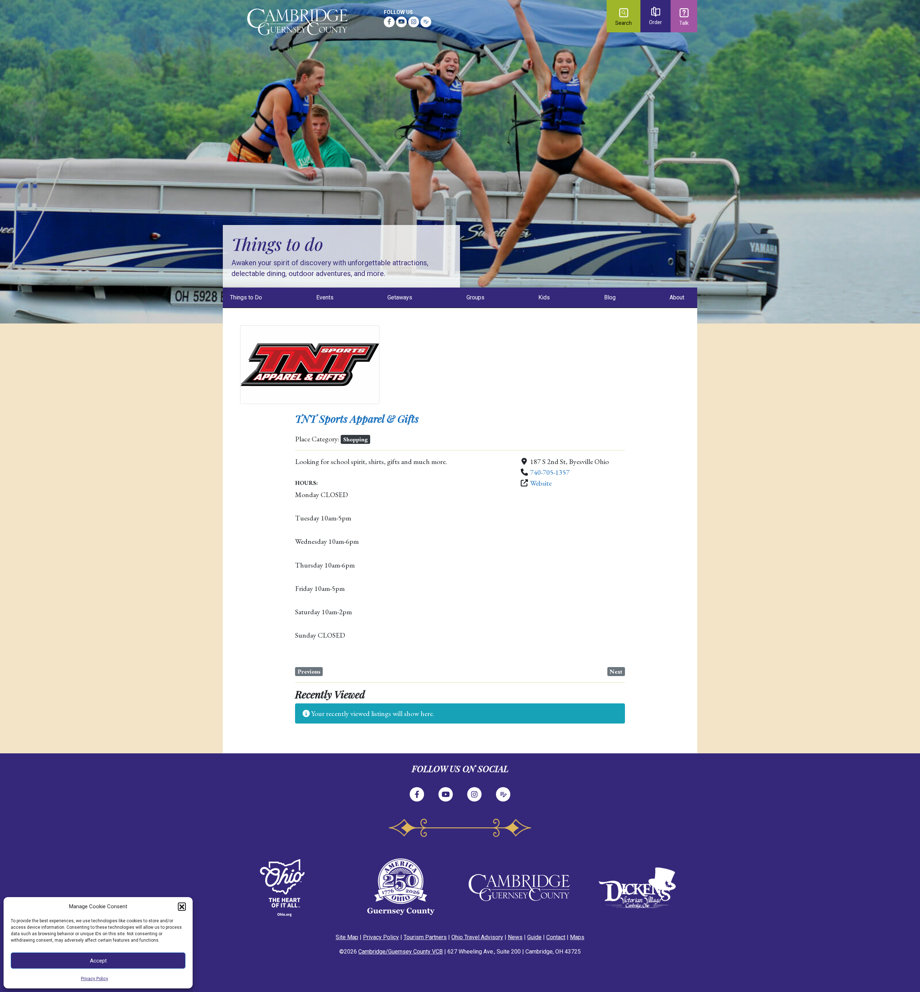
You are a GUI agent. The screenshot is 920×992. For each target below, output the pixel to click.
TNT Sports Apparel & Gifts (357, 418)
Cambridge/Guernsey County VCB (400, 951)
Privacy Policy (94, 978)
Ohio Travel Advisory (477, 937)
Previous (309, 671)
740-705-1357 (550, 472)
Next (616, 671)
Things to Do (246, 297)
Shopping (355, 439)
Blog (610, 297)
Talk (684, 23)
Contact (555, 937)
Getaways (399, 297)
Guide (534, 937)
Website (541, 483)
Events (325, 297)
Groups (475, 297)
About (677, 297)
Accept (98, 960)
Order (655, 22)
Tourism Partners (425, 937)
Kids (544, 297)
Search (623, 23)
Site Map (347, 937)
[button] (181, 906)
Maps (577, 937)
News (515, 937)
